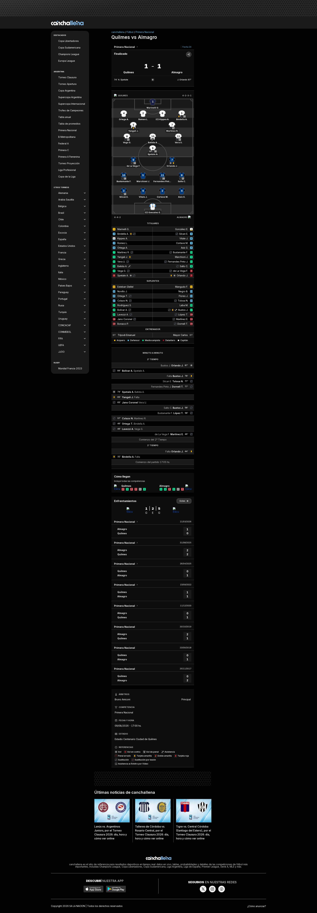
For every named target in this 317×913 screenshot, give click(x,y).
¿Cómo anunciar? (256, 906)
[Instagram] (212, 889)
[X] (203, 889)
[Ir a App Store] (93, 889)
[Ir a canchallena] (67, 23)
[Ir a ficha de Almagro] (188, 487)
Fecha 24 (186, 47)
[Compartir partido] (188, 54)
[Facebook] (221, 889)
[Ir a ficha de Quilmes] (117, 487)
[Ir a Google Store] (116, 889)
